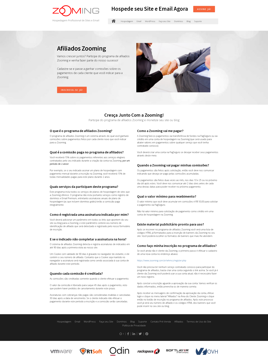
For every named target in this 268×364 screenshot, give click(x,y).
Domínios (178, 21)
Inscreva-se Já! (72, 89)
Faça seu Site (164, 21)
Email (139, 21)
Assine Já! (204, 9)
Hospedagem (127, 21)
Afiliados (178, 321)
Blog (188, 21)
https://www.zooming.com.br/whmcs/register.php (161, 260)
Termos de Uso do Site (199, 321)
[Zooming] (113, 21)
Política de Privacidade (134, 325)
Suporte (198, 21)
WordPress (150, 21)
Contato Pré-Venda (160, 321)
